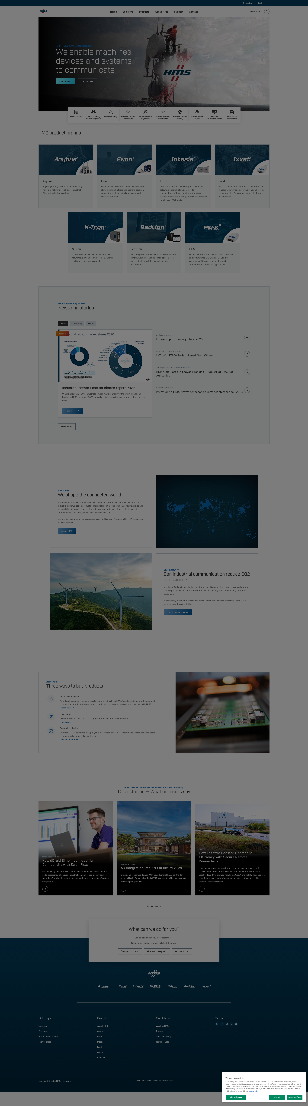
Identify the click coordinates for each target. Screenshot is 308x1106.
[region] (264, 1087)
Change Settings (236, 1097)
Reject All (277, 1097)
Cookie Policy (254, 1091)
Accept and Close (295, 1097)
